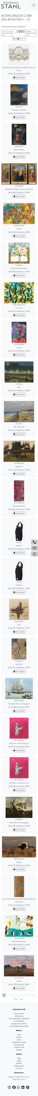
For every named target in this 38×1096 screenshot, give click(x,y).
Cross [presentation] (19, 624)
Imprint (19, 1040)
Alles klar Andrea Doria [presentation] (19, 941)
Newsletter (19, 1050)
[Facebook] (14, 1088)
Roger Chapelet (19, 700)
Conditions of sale (19, 1047)
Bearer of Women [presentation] (19, 149)
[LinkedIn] (23, 1088)
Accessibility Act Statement (19, 1042)
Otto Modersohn (19, 463)
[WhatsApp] (19, 1088)
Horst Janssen (19, 661)
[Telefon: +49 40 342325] (34, 542)
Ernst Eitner (19, 384)
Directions (19, 1037)
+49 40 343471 (25, 1018)
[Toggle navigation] (34, 5)
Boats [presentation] (19, 387)
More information (19, 78)
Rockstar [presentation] (19, 347)
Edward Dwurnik (19, 225)
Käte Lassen (19, 106)
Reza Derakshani (19, 502)
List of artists (19, 1068)
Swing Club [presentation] (19, 664)
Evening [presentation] (19, 981)
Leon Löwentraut (19, 344)
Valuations (19, 1063)
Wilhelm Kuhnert (19, 859)
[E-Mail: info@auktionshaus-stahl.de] (34, 548)
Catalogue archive (19, 1066)
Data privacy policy (19, 1045)
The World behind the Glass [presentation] (19, 268)
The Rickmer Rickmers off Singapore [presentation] (19, 703)
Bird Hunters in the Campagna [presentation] (19, 822)
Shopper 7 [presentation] (19, 545)
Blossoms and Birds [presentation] (19, 506)
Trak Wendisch (19, 146)
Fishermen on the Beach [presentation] (19, 110)
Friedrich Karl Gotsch (19, 304)
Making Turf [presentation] (19, 466)
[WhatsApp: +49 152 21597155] (34, 553)
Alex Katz (19, 542)
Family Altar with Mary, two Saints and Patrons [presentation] (19, 189)
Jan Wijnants (19, 819)
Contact (19, 1034)
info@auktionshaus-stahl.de (21, 1026)
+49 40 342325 (16, 1018)
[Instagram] (10, 1088)
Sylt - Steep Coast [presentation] (19, 427)
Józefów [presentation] (19, 228)
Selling (19, 1058)
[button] (14, 38)
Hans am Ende (19, 977)
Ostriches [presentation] (19, 862)
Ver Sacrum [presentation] (19, 308)
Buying (19, 1061)
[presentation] (19, 55)
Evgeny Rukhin (19, 621)
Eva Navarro (19, 265)
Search (21, 31)
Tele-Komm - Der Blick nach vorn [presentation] (19, 743)
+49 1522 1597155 (22, 1024)
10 (33, 995)
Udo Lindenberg (19, 740)
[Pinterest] (28, 1088)
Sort (22, 39)
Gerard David (19, 186)
